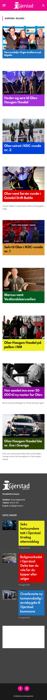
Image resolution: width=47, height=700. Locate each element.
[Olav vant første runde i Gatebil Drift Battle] (23, 178)
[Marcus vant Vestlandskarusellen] (23, 280)
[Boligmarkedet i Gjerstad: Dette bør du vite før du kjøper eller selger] (9, 558)
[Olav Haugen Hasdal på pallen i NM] (23, 327)
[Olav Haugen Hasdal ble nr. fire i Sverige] (23, 426)
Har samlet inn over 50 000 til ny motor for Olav (23, 393)
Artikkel (7, 385)
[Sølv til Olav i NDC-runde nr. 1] (23, 232)
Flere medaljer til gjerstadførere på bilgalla (22, 53)
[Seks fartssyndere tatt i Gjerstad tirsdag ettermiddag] (9, 525)
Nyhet (6, 47)
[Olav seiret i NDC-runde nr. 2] (23, 131)
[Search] (43, 5)
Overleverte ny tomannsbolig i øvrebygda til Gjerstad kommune (31, 602)
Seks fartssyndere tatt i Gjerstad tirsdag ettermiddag (30, 533)
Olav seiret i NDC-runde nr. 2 (22, 148)
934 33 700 (14, 503)
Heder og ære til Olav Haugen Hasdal (20, 100)
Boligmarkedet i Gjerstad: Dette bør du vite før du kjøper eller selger (31, 568)
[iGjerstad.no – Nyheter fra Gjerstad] (23, 5)
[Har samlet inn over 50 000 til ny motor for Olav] (23, 375)
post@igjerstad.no (16, 506)
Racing (7, 140)
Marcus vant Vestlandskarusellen (20, 297)
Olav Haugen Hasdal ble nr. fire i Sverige (23, 443)
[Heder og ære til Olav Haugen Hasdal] (23, 83)
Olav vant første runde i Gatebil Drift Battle (22, 196)
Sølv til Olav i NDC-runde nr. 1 (23, 249)
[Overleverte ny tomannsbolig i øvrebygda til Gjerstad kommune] (9, 595)
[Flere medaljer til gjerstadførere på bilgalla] (23, 38)
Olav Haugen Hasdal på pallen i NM (22, 345)
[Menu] (4, 5)
